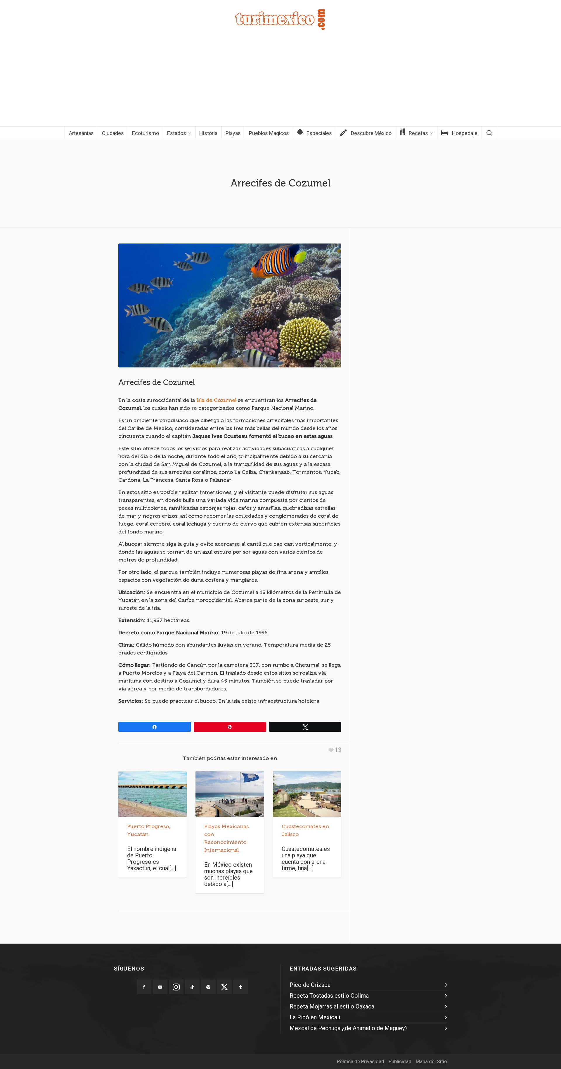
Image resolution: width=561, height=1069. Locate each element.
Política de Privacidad (360, 1061)
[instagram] (176, 987)
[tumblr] (240, 987)
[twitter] (224, 987)
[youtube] (160, 987)
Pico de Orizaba (310, 984)
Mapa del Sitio (431, 1061)
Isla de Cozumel (216, 400)
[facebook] (144, 987)
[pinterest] (208, 987)
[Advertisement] (280, 82)
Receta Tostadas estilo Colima (329, 995)
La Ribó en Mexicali (315, 1017)
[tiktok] (192, 987)
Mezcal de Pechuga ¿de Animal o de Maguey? (349, 1028)
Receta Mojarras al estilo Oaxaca (332, 1006)
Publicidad (400, 1061)
